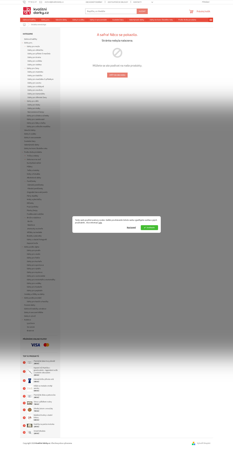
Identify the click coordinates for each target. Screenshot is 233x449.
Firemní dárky (29, 305)
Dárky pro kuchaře (34, 261)
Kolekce (27, 319)
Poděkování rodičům (35, 214)
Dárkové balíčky (30, 39)
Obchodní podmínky (94, 2)
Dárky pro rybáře (34, 268)
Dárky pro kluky (34, 104)
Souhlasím (151, 227)
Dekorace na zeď (34, 159)
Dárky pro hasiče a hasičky (37, 301)
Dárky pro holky (34, 108)
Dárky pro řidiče (33, 257)
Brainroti (30, 330)
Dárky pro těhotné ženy (37, 97)
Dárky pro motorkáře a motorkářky (41, 279)
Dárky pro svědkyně (36, 86)
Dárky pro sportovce (35, 265)
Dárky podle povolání (32, 298)
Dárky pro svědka (35, 61)
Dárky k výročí (30, 316)
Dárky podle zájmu (31, 247)
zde (100, 222)
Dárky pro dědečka (35, 50)
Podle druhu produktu (33, 152)
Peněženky (31, 181)
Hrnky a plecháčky (34, 199)
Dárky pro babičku (35, 75)
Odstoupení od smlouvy (118, 2)
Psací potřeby (32, 206)
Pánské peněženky (35, 188)
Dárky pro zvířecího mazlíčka (38, 126)
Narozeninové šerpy (36, 112)
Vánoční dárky (30, 130)
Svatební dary (30, 141)
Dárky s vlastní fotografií (37, 239)
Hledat (142, 11)
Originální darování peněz (37, 192)
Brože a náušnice (34, 217)
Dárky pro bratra (34, 57)
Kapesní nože (32, 243)
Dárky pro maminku (35, 72)
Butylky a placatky (34, 236)
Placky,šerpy (32, 210)
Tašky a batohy (33, 170)
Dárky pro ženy (33, 68)
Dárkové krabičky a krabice (35, 308)
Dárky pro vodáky (34, 283)
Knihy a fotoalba (33, 174)
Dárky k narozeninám (32, 137)
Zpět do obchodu (117, 75)
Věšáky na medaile (34, 232)
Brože (30, 221)
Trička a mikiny (33, 155)
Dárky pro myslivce (34, 272)
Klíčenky (30, 203)
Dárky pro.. (28, 42)
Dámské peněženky (36, 185)
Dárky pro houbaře (34, 287)
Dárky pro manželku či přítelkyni (40, 79)
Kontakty (137, 2)
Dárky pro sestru (34, 83)
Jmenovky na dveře (35, 228)
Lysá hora (31, 323)
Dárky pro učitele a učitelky (38, 115)
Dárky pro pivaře (33, 250)
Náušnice (31, 225)
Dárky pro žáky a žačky (36, 123)
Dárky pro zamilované (35, 119)
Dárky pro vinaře (33, 254)
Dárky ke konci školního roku (35, 148)
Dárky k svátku (30, 134)
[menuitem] (29, 20)
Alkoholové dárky (34, 177)
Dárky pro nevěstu (35, 90)
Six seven (31, 327)
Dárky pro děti (32, 101)
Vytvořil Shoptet (203, 443)
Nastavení (131, 227)
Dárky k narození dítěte (33, 312)
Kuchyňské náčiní (34, 163)
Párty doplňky (32, 196)
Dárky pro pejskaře (34, 290)
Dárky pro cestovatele (36, 276)
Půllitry (30, 166)
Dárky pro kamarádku (36, 93)
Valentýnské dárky (31, 144)
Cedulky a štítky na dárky (34, 294)
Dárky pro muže (33, 46)
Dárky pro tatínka (34, 64)
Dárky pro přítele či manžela (39, 53)
